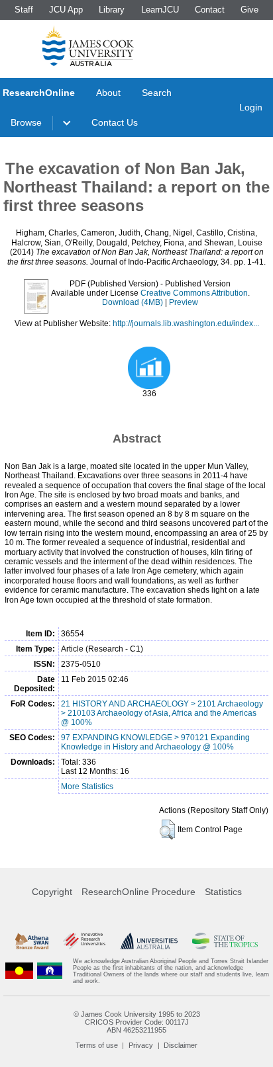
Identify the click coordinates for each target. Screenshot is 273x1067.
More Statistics (87, 786)
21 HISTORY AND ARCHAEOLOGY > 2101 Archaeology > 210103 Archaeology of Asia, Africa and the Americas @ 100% (162, 713)
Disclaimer (180, 1045)
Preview (183, 302)
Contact (210, 10)
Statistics (223, 891)
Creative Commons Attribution (194, 293)
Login (250, 107)
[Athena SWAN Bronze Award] (31, 941)
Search (157, 92)
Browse (26, 122)
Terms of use (97, 1045)
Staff (24, 10)
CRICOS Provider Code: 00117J (137, 1022)
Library (112, 10)
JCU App (66, 10)
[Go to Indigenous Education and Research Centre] (19, 971)
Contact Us (114, 122)
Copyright (52, 891)
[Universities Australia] (149, 941)
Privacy (141, 1045)
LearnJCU (160, 10)
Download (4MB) (132, 302)
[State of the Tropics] (224, 941)
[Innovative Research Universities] (84, 941)
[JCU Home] (88, 45)
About (108, 92)
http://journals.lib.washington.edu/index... (186, 323)
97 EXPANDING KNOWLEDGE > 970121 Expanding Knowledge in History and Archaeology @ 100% (155, 742)
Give (249, 10)
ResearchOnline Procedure (138, 891)
